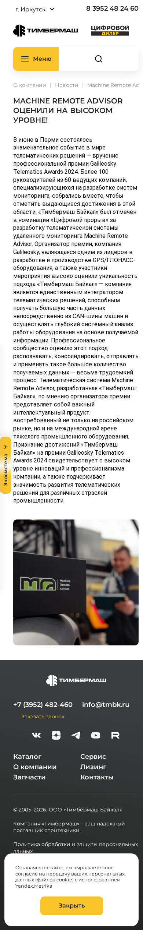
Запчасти (29, 777)
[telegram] (76, 736)
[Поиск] (99, 59)
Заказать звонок (43, 716)
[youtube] (95, 736)
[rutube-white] (115, 736)
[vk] (36, 736)
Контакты (97, 777)
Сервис (93, 757)
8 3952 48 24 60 (112, 8)
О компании (35, 767)
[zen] (56, 736)
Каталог (27, 757)
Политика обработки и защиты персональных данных (75, 847)
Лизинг (93, 767)
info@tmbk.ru (105, 705)
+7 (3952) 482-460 (43, 705)
